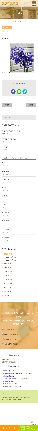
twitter (24, 91)
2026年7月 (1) (11, 257)
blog (6, 27)
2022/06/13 (5, 204)
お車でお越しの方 (8, 381)
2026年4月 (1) (11, 260)
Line (19, 91)
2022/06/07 (5, 229)
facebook (13, 91)
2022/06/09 (5, 221)
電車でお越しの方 (8, 370)
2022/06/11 (5, 212)
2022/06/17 (5, 179)
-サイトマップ (5, 393)
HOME (13, 21)
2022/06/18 (5, 171)
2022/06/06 (5, 237)
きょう (4, 163)
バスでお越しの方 (8, 376)
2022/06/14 (5, 196)
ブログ (17, 21)
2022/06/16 (5, 187)
